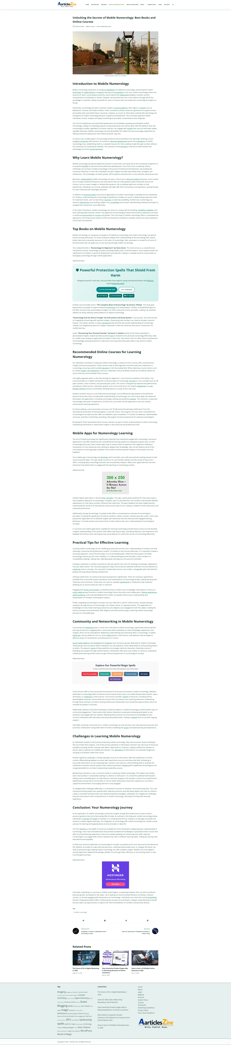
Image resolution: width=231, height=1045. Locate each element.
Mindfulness (62, 1013)
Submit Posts (152, 4)
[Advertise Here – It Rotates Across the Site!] (115, 483)
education (105, 368)
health (70, 1006)
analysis (133, 399)
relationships (85, 202)
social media (77, 592)
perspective (106, 323)
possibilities (152, 897)
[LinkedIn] (147, 920)
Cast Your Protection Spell (107, 289)
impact (126, 728)
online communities (91, 590)
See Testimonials (115, 679)
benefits (85, 166)
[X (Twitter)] (105, 920)
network (134, 717)
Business (104, 4)
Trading (59, 1027)
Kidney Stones (76, 1006)
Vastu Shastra (84, 1027)
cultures (143, 108)
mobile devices (89, 92)
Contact (141, 1002)
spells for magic (70, 1024)
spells (60, 1023)
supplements (124, 582)
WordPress (86, 1030)
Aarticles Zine (74, 1042)
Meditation (72, 1010)
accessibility (119, 92)
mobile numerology (80, 912)
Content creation (73, 995)
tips (127, 610)
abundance (119, 750)
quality (83, 371)
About (140, 989)
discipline (124, 146)
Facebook (97, 643)
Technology (95, 4)
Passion (59, 1016)
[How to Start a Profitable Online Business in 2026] (145, 957)
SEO (68, 1019)
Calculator (109, 498)
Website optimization (62, 1031)
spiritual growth (79, 1024)
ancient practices (96, 149)
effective (150, 280)
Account (167, 4)
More (142, 4)
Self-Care (89, 1016)
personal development (118, 141)
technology (77, 92)
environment (87, 215)
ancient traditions (121, 108)
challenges (88, 697)
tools (112, 336)
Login (160, 4)
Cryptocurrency (70, 998)
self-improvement (61, 1020)
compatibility (115, 202)
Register (141, 995)
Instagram (108, 643)
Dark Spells (144, 674)
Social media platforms (81, 643)
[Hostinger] (115, 875)
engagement (141, 386)
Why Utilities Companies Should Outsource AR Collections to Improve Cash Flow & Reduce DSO (114, 1017)
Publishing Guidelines (146, 1008)
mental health (79, 1010)
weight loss (71, 1031)
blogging (61, 991)
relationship (124, 95)
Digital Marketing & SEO (116, 4)
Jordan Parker (114, 76)
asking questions (79, 595)
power (95, 819)
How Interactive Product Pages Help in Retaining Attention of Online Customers (115, 970)
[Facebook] (83, 920)
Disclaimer (142, 1005)
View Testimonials (126, 289)
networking (89, 627)
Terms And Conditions (146, 1013)
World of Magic (64, 1034)
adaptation (111, 90)
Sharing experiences (149, 592)
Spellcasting (85, 1019)
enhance (100, 92)
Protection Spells (131, 674)
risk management (79, 1016)
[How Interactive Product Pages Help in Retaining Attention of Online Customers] (115, 957)
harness (86, 819)
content (130, 128)
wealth (125, 697)
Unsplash (123, 76)
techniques (111, 307)
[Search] (173, 4)
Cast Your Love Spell (89, 674)
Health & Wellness (132, 4)
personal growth (89, 195)
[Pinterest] (126, 920)
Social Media (75, 1020)
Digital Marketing (81, 998)
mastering (76, 569)
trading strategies (68, 1027)
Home (87, 4)
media (108, 635)
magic (64, 1010)
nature (93, 648)
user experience (93, 371)
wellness (77, 1031)
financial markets (70, 1002)
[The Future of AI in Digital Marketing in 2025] (86, 957)
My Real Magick (72, 1013)
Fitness (78, 1002)
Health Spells (117, 674)
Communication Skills (62, 995)
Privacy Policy (143, 1010)
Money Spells (105, 674)
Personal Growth (68, 1016)
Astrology (104, 457)
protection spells (118, 283)
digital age (76, 635)
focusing (132, 381)
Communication (83, 992)
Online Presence (83, 1014)
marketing (142, 210)
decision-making (133, 179)
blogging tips (69, 992)
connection (84, 141)
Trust (76, 1027)
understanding (86, 179)
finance (62, 1002)
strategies (149, 210)
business (108, 200)
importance (140, 141)
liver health (85, 1006)
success (98, 215)
